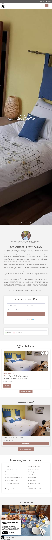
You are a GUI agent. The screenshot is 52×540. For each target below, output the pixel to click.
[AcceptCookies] (2, 537)
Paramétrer (11, 532)
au (27, 305)
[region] (11, 525)
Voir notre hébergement (26, 449)
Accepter (5, 532)
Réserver (7, 385)
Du (10, 305)
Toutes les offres (26, 391)
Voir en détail (26, 443)
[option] (26, 369)
